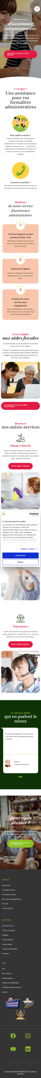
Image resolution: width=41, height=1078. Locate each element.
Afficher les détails (28, 549)
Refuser (20, 562)
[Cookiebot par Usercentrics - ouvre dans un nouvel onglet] (29, 514)
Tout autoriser (20, 555)
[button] (37, 9)
